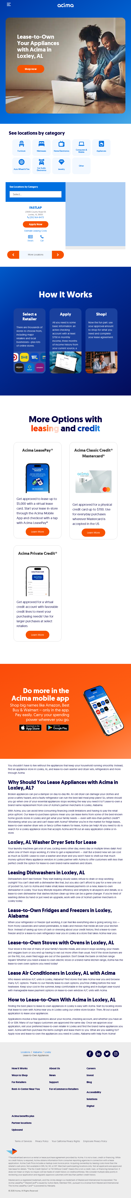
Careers (91, 1068)
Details (30, 240)
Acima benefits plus (23, 1116)
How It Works (19, 1068)
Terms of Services (23, 1141)
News (52, 1075)
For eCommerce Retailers (63, 1089)
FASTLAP (35, 208)
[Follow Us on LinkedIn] (97, 1056)
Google (58, 728)
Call (42, 240)
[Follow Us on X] (105, 1056)
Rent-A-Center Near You (26, 1089)
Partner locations (21, 1123)
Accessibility (94, 1092)
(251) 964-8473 (37, 217)
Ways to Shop (20, 1075)
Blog (89, 1082)
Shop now (31, 69)
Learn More (37, 531)
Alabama (37, 1052)
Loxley (48, 1052)
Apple (31, 728)
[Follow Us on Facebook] (88, 1056)
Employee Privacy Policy (95, 1141)
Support (54, 1082)
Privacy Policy (41, 1141)
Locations (25, 1052)
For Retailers (19, 1082)
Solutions (92, 1099)
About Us (54, 1068)
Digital (90, 1106)
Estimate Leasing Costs (35, 230)
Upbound (17, 1129)
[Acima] (65, 7)
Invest (90, 1075)
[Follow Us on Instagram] (114, 1056)
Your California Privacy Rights (66, 1141)
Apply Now (35, 224)
